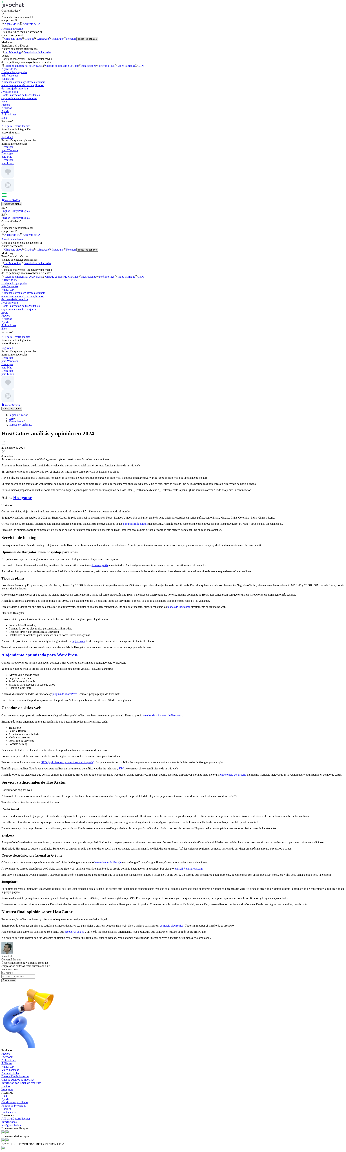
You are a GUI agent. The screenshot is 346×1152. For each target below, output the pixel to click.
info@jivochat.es (11, 1125)
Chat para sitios (13, 38)
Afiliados (6, 107)
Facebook (7, 1056)
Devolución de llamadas (37, 52)
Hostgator (22, 497)
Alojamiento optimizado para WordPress (39, 655)
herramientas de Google (107, 862)
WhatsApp (43, 38)
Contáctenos (8, 1112)
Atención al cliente (12, 28)
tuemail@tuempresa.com (188, 868)
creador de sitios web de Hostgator (162, 715)
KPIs (122, 768)
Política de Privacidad (13, 1105)
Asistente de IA (31, 23)
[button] (173, 10)
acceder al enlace (74, 931)
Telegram (71, 38)
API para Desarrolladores (15, 1118)
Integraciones (88, 65)
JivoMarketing (12, 52)
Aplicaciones (8, 114)
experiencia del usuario (233, 774)
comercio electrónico (171, 925)
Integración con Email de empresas (21, 1082)
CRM (141, 65)
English (5, 210)
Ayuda (5, 111)
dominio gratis (100, 565)
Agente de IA (12, 23)
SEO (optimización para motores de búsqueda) (67, 762)
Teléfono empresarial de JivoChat (23, 65)
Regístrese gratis (12, 204)
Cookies (6, 1108)
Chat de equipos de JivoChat (61, 65)
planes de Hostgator (178, 606)
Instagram (57, 38)
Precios (5, 104)
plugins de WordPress (64, 693)
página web (78, 641)
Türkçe (14, 210)
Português (24, 210)
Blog (4, 117)
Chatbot (29, 38)
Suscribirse (9, 980)
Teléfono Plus (106, 65)
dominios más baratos (135, 523)
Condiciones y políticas (14, 1102)
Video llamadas (126, 65)
